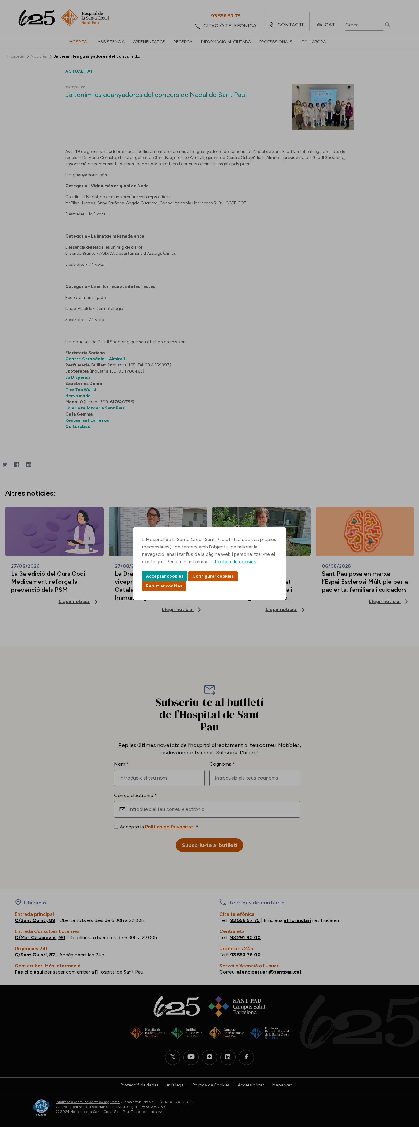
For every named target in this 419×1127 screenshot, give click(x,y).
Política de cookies (235, 561)
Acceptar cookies (164, 576)
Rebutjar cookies (164, 586)
